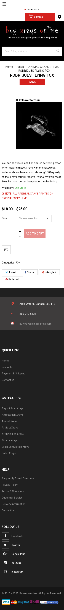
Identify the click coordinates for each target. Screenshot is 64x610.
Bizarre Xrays (9, 440)
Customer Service (12, 497)
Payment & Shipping (13, 373)
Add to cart (35, 233)
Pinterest (14, 279)
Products (7, 367)
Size (4, 218)
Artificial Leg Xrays (13, 434)
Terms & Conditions (13, 491)
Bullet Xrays (9, 453)
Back (32, 82)
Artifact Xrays (10, 427)
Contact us (8, 380)
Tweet (12, 272)
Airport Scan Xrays (13, 408)
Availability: (8, 188)
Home (9, 66)
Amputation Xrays (12, 414)
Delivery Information (13, 504)
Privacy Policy (10, 484)
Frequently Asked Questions (18, 478)
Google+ (51, 272)
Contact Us (8, 510)
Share (30, 272)
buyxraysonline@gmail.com (36, 323)
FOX (56, 66)
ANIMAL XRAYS (38, 66)
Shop (20, 66)
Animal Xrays (9, 421)
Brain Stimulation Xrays (15, 446)
